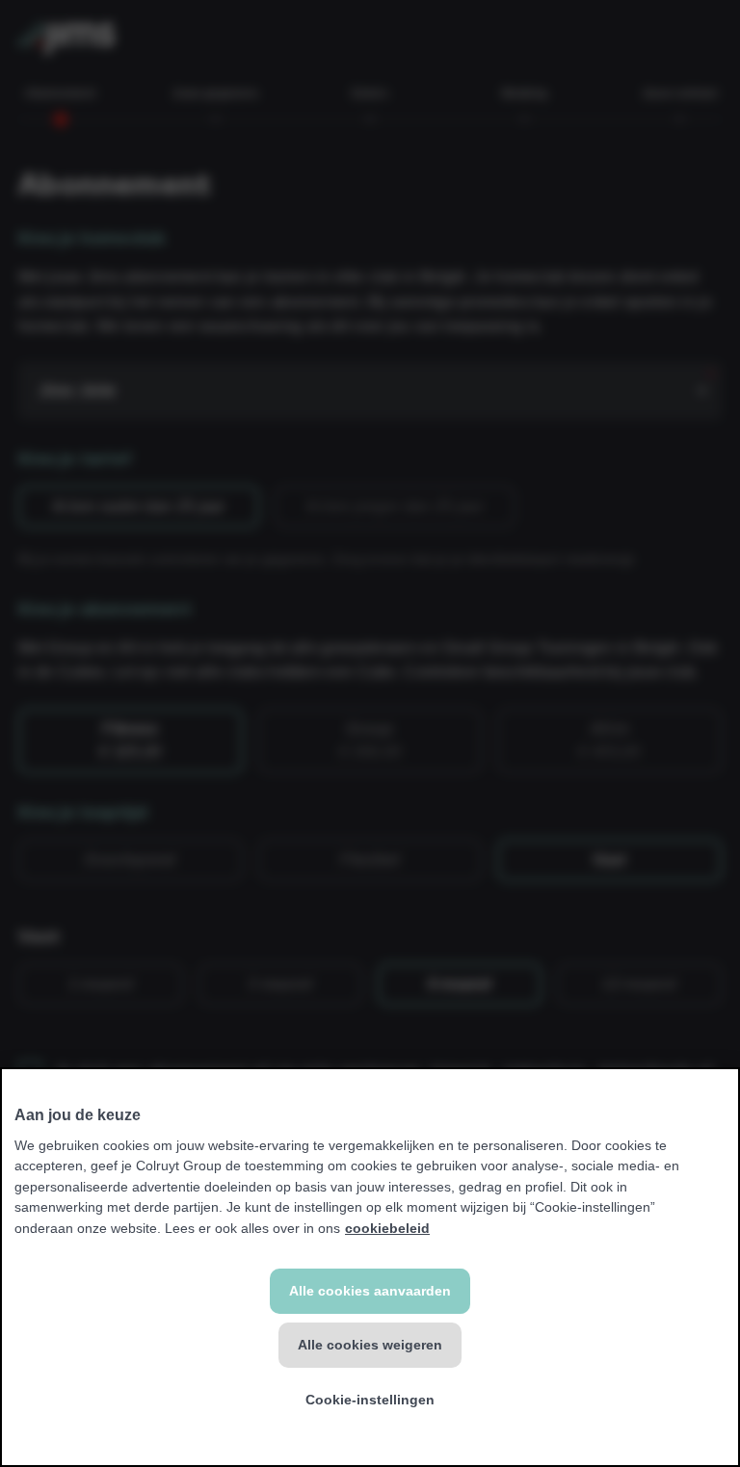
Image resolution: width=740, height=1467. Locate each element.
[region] (370, 1267)
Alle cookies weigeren (370, 1344)
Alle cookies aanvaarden (370, 1290)
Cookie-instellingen (370, 1399)
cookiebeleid (387, 1228)
